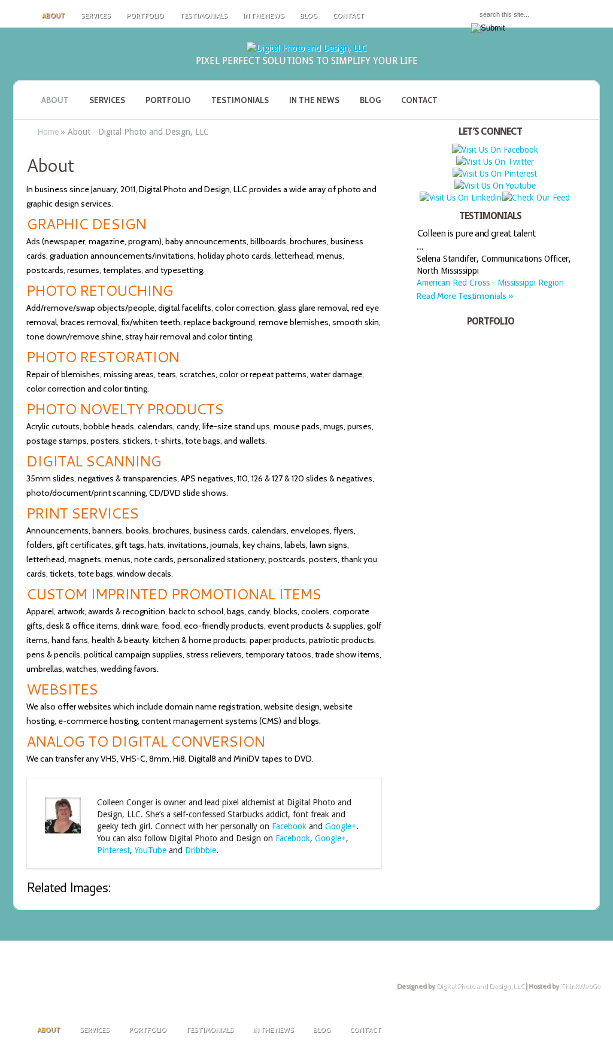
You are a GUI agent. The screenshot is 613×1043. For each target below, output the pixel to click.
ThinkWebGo (580, 986)
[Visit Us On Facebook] (494, 149)
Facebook (289, 826)
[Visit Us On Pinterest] (494, 173)
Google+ (340, 826)
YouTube (150, 850)
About (53, 15)
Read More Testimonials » (465, 295)
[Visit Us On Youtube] (495, 185)
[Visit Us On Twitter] (495, 161)
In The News (263, 15)
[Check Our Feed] (536, 197)
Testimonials (203, 15)
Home (48, 132)
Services (96, 15)
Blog (308, 15)
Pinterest (113, 850)
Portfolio (145, 15)
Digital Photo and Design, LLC (480, 986)
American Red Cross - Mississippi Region (490, 282)
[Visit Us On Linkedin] (460, 197)
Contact (349, 15)
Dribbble (200, 850)
